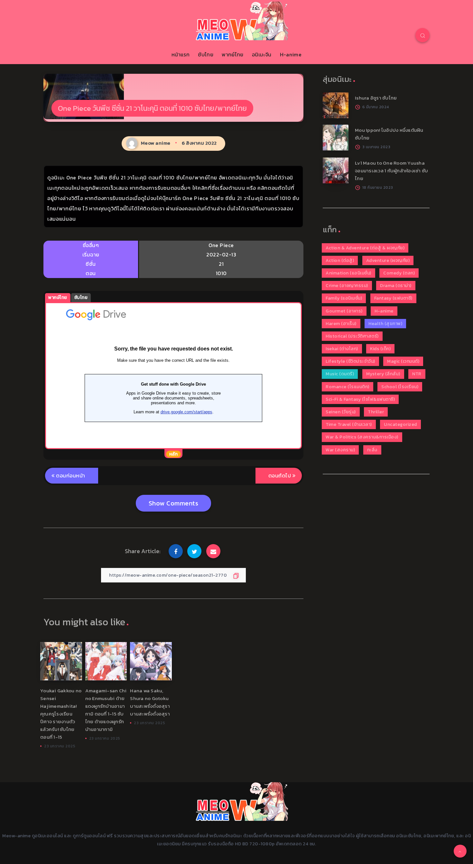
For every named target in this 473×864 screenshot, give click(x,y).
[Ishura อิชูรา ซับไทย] (335, 105)
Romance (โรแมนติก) (347, 386)
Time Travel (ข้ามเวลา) (349, 424)
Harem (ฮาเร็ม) (341, 323)
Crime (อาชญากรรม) (347, 285)
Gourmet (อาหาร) (344, 311)
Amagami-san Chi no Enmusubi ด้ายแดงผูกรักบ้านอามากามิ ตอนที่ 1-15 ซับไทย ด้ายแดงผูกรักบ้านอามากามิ (106, 710)
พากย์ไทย (232, 54)
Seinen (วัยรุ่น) (341, 411)
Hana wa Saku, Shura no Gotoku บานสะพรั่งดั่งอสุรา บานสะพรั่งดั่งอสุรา (150, 702)
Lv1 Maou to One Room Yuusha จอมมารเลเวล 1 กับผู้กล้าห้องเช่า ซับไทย (391, 170)
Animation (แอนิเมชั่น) (348, 273)
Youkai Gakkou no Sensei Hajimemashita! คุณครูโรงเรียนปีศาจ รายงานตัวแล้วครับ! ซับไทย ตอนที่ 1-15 (60, 714)
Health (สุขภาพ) (385, 323)
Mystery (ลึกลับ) (383, 373)
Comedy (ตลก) (399, 273)
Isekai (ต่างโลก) (342, 348)
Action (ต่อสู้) (340, 260)
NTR (417, 373)
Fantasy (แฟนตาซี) (393, 298)
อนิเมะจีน (261, 54)
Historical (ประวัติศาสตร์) (352, 336)
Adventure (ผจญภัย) (388, 260)
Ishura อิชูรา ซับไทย (376, 97)
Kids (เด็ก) (380, 348)
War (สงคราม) (340, 449)
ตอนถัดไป (280, 475)
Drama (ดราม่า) (396, 285)
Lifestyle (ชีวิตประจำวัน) (350, 361)
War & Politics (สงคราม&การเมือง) (362, 437)
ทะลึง (372, 449)
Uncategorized (400, 424)
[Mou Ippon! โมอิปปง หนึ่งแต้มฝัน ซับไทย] (335, 137)
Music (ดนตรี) (340, 373)
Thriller (376, 411)
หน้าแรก (181, 54)
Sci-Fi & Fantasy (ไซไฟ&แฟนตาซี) (360, 399)
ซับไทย (205, 54)
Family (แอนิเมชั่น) (344, 298)
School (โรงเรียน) (399, 386)
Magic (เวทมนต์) (403, 361)
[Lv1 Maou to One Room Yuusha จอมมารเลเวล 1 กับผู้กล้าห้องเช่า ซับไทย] (335, 170)
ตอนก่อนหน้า (70, 475)
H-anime (290, 54)
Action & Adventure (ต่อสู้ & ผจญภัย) (365, 248)
